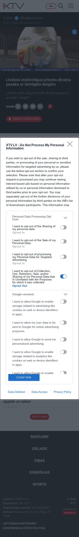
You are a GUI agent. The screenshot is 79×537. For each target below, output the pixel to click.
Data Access (39, 391)
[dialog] (39, 268)
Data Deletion (16, 391)
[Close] (71, 145)
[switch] (63, 227)
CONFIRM (23, 377)
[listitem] (39, 218)
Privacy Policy (62, 391)
